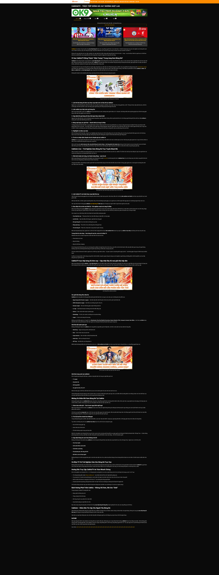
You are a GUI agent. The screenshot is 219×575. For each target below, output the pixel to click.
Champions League (142, 66)
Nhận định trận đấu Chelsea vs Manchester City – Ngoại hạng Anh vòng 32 (109, 39)
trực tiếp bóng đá (94, 203)
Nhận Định (132, 1)
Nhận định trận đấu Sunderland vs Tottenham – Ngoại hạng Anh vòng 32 (84, 39)
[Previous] (74, 38)
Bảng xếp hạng (93, 1)
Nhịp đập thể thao (124, 1)
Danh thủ (116, 1)
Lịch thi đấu (101, 1)
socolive (106, 158)
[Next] (145, 38)
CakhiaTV (87, 1)
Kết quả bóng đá (109, 1)
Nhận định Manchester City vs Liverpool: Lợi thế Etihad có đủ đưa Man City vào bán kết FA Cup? (135, 39)
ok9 (77, 527)
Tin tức (137, 1)
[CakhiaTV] (77, 1)
